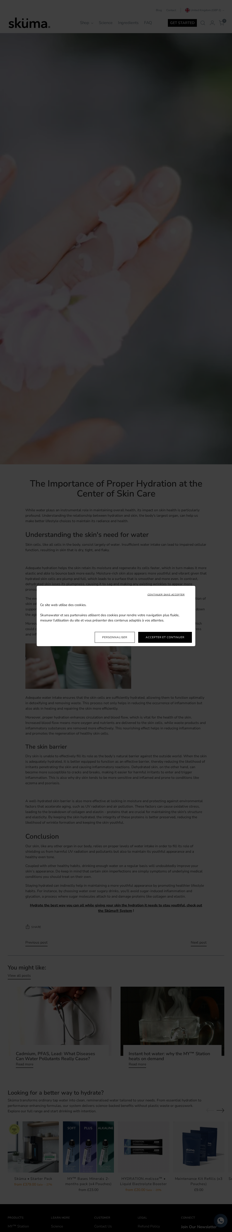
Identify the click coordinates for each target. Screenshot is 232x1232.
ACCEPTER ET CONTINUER (165, 637)
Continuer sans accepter (166, 594)
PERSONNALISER (114, 637)
